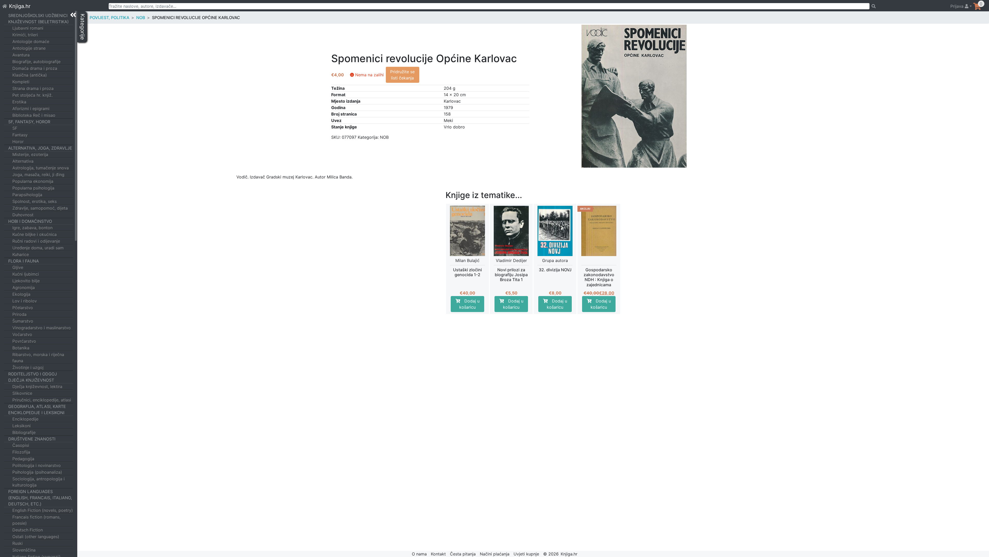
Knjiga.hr (19, 6)
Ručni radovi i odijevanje (36, 241)
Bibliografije (24, 432)
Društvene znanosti (31, 438)
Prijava (957, 6)
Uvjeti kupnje (526, 553)
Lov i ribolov (24, 301)
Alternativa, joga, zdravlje (40, 148)
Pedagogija (23, 458)
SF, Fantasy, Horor (29, 121)
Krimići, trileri (25, 34)
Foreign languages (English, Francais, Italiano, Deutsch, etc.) (40, 497)
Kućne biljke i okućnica (34, 234)
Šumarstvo (22, 321)
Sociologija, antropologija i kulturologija (38, 482)
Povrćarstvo (24, 341)
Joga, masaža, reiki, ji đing (38, 174)
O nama (419, 553)
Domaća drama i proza (34, 68)
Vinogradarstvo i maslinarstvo (41, 327)
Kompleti (20, 81)
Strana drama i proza (33, 88)
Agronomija (23, 287)
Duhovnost (22, 214)
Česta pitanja (463, 553)
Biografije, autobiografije (36, 61)
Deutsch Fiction (27, 530)
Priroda (19, 314)
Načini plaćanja (494, 553)
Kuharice (20, 254)
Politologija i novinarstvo (36, 465)
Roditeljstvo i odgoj (32, 373)
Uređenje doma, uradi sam (38, 247)
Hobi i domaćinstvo (30, 221)
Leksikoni (21, 425)
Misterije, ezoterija (30, 154)
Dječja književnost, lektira (37, 386)
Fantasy (20, 134)
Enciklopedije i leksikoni (36, 412)
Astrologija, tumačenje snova (40, 167)
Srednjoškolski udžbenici (37, 15)
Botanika (20, 347)
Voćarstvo (22, 334)
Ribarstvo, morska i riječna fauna (38, 357)
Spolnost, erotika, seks (34, 201)
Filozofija (21, 452)
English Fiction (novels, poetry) (42, 510)
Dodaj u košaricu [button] (469, 304)
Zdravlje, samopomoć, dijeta (40, 208)
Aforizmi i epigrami (30, 108)
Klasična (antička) (29, 75)
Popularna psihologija (33, 188)
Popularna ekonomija (32, 181)
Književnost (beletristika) (38, 21)
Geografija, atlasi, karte (37, 406)
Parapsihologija (27, 194)
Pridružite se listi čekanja (402, 74)
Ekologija (21, 294)
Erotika (19, 101)
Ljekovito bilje (26, 280)
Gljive (17, 267)
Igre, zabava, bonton (32, 227)
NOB (140, 17)
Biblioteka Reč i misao (33, 115)
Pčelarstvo (22, 307)
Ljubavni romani (27, 28)
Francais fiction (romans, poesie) (36, 520)
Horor (18, 141)
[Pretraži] (907, 6)
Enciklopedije (25, 419)
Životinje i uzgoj (28, 367)
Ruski (17, 543)
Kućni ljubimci (25, 274)
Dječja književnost (31, 380)
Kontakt (438, 553)
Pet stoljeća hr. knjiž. (32, 95)
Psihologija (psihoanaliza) (37, 472)
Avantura (21, 55)
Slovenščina (24, 550)
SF (14, 128)
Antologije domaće (30, 41)
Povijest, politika (109, 17)
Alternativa (22, 161)
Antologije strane (29, 48)
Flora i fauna (23, 261)
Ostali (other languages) (35, 536)
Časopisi (20, 445)
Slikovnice (22, 393)
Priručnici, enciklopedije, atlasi (41, 400)
